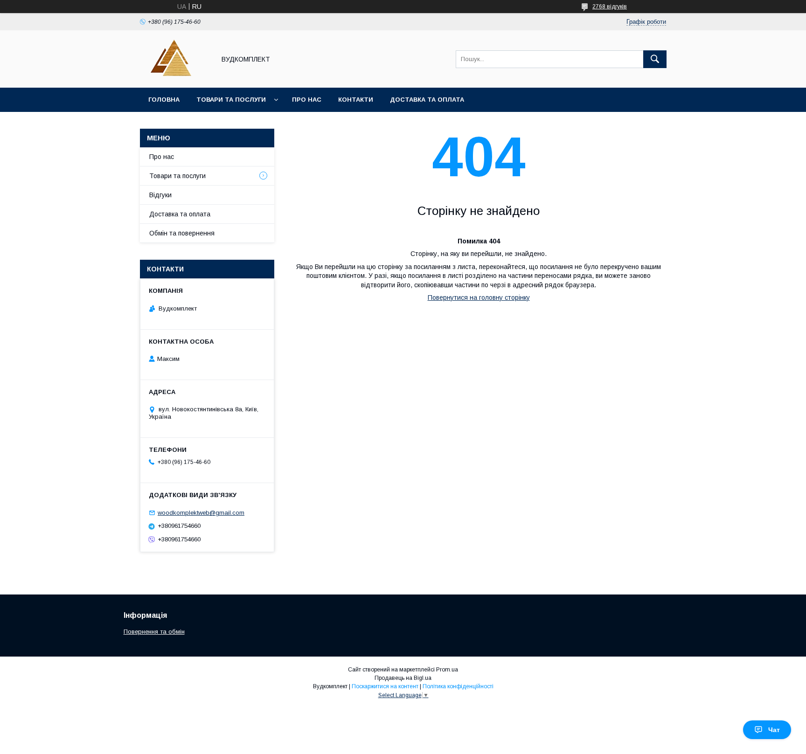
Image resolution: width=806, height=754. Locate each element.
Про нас (306, 99)
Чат (774, 729)
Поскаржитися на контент (385, 686)
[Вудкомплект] (175, 75)
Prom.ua (447, 669)
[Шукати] (655, 59)
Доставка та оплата (427, 99)
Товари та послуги (231, 99)
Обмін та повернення (182, 233)
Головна (164, 99)
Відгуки (160, 195)
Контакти (355, 99)
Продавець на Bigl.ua (403, 678)
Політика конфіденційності (458, 686)
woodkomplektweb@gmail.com (201, 512)
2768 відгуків (609, 6)
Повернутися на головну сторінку (479, 297)
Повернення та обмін (154, 631)
